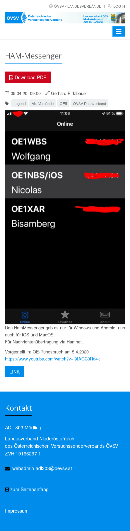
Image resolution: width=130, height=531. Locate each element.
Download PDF (29, 77)
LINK (14, 371)
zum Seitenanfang (29, 489)
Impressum (17, 510)
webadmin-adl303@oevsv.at (42, 468)
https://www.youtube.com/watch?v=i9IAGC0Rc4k (52, 358)
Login (119, 6)
